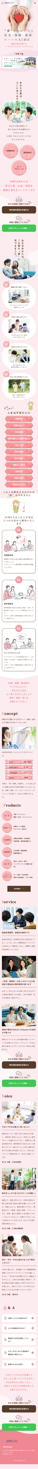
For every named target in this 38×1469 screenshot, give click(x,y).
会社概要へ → (19, 889)
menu (35, 3)
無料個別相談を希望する (19, 209)
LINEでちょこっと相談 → (19, 228)
